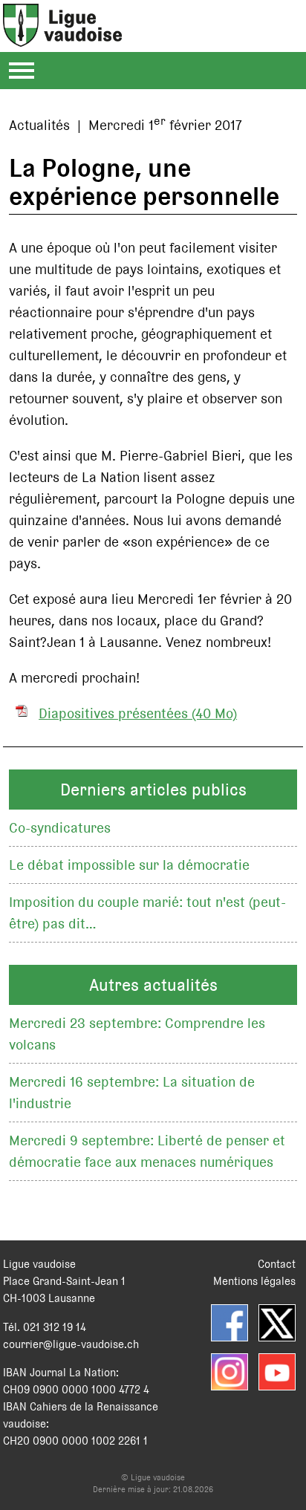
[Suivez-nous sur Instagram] (229, 1371)
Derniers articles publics (153, 789)
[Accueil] (62, 38)
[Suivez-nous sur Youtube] (277, 1371)
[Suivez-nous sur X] (277, 1322)
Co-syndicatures (60, 828)
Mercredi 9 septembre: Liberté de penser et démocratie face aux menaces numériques (147, 1151)
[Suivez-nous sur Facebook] (229, 1322)
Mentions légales (254, 1280)
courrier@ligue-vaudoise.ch (71, 1344)
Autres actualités (153, 985)
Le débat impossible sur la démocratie (129, 865)
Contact (277, 1263)
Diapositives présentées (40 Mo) (138, 713)
